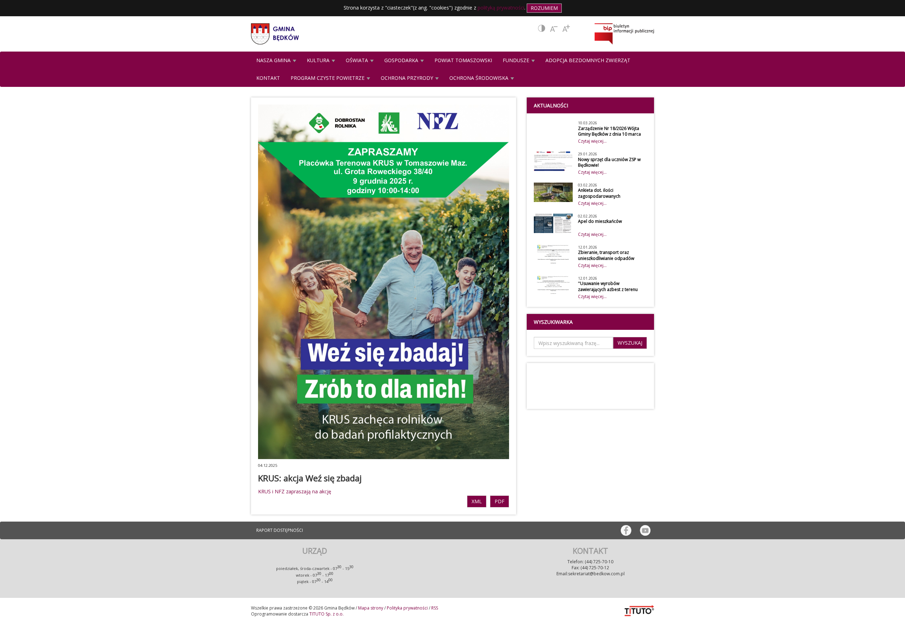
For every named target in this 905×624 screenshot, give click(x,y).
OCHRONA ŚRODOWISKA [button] (479, 78)
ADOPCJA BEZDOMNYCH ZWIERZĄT (587, 60)
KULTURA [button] (319, 60)
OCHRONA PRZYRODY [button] (407, 78)
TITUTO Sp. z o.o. (326, 614)
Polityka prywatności (407, 608)
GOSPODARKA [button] (402, 60)
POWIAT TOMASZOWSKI (463, 60)
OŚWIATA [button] (357, 60)
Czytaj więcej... (592, 141)
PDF (499, 501)
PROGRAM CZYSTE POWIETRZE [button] (328, 78)
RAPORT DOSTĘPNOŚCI (279, 530)
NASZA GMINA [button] (274, 60)
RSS (434, 608)
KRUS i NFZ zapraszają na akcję (294, 491)
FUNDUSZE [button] (517, 60)
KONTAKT (268, 78)
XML (477, 501)
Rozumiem (544, 8)
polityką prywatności (501, 7)
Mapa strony (370, 608)
